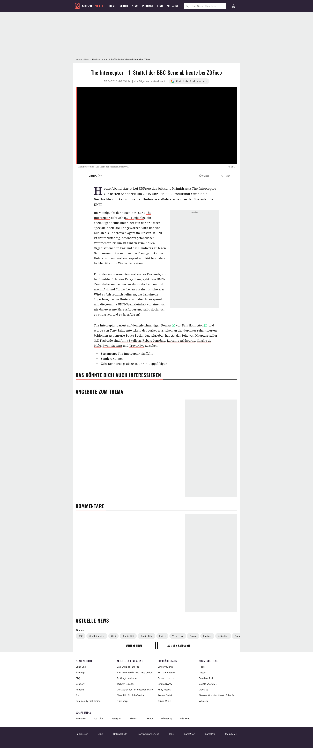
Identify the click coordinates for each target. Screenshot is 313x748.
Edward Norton (166, 678)
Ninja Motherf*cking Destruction (135, 672)
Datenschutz (120, 733)
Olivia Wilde (164, 701)
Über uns (81, 666)
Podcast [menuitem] (147, 6)
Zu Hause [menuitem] (172, 6)
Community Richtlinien (88, 701)
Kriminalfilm (146, 636)
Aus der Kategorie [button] (178, 645)
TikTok (133, 718)
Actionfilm (223, 636)
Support (80, 683)
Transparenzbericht (148, 733)
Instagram (116, 718)
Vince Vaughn (165, 666)
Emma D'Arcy (165, 683)
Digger (202, 672)
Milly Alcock (164, 689)
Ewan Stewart (112, 346)
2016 (113, 636)
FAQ (78, 678)
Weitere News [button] (134, 645)
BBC (80, 636)
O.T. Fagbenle (134, 218)
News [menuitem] (135, 6)
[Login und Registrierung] (233, 6)
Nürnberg (122, 701)
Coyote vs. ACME (208, 683)
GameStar (189, 733)
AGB (100, 733)
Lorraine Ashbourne (181, 340)
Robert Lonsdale (153, 340)
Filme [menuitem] (112, 6)
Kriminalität (128, 636)
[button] (203, 176)
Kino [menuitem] (160, 6)
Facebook (81, 718)
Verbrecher (177, 636)
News (86, 59)
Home (79, 59)
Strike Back (134, 335)
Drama (193, 636)
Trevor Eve (136, 346)
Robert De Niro (166, 695)
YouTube (98, 718)
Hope (202, 666)
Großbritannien (96, 636)
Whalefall (204, 701)
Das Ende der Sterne (128, 666)
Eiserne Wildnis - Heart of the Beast (218, 695)
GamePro (210, 733)
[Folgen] (100, 175)
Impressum (82, 733)
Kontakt (80, 689)
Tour (78, 695)
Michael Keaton (166, 672)
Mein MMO (231, 733)
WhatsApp (166, 718)
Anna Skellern (130, 340)
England (207, 636)
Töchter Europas (125, 683)
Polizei (162, 636)
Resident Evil (206, 678)
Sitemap (80, 672)
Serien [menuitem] (124, 6)
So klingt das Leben (127, 678)
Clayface (203, 689)
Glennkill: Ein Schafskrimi (130, 695)
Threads (148, 718)
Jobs (171, 733)
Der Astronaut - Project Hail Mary (135, 689)
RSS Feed (185, 718)
